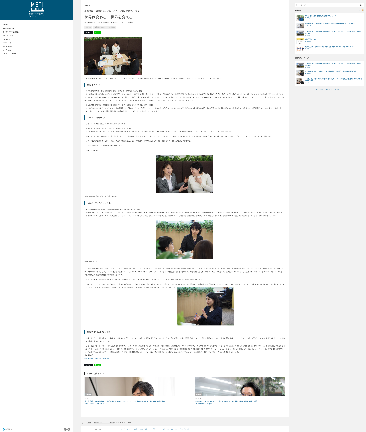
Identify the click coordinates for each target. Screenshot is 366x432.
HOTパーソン (7, 43)
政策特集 (5, 25)
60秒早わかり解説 (8, 28)
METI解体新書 (7, 46)
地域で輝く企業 (8, 35)
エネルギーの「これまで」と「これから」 (328, 89)
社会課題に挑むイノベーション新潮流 (105, 27)
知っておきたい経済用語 (11, 32)
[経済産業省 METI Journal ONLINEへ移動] (82, 423)
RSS (359, 10)
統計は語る (6, 39)
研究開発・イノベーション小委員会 (97, 358)
